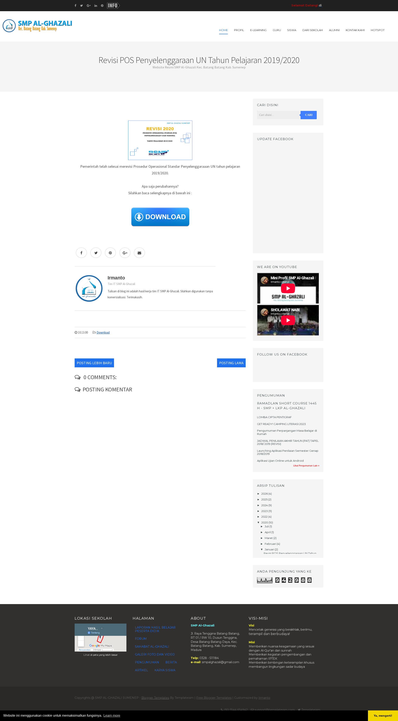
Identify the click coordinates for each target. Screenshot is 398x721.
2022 (264, 516)
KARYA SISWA (164, 670)
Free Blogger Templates (214, 698)
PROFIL (239, 30)
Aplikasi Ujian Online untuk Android (280, 460)
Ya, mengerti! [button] (383, 715)
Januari (270, 549)
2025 (264, 499)
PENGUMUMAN (147, 662)
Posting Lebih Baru (94, 362)
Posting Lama (231, 362)
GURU (277, 30)
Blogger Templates (155, 698)
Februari (271, 543)
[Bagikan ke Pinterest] (110, 252)
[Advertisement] (160, 108)
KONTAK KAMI (355, 30)
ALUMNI (334, 30)
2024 (264, 505)
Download (103, 332)
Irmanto (264, 698)
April (268, 532)
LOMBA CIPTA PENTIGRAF (274, 417)
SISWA (291, 30)
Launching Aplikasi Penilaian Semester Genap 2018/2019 (287, 452)
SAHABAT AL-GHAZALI (152, 646)
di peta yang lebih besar (104, 654)
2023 (264, 511)
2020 (265, 522)
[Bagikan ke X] (96, 252)
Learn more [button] (111, 715)
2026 (264, 493)
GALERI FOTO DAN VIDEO (155, 654)
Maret (269, 538)
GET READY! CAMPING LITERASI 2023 (281, 424)
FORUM (141, 639)
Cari (308, 115)
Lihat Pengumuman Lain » (306, 465)
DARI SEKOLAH (312, 30)
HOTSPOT (378, 30)
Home (223, 30)
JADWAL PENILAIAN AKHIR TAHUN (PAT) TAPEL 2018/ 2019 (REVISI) (288, 442)
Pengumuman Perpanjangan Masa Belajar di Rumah (287, 432)
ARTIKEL (141, 670)
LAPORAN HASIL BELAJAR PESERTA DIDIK (155, 629)
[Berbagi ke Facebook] (81, 252)
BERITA (171, 662)
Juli (267, 526)
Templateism (310, 710)
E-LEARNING (258, 30)
